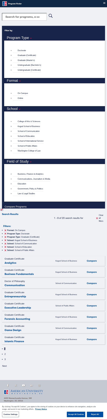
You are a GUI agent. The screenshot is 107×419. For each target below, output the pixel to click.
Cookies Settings (10, 414)
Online (20, 98)
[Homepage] (53, 392)
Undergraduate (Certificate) (29, 70)
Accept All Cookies (76, 414)
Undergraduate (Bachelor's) (29, 65)
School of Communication (29, 131)
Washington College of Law (29, 151)
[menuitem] (56, 50)
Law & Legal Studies (26, 193)
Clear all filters (101, 218)
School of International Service (30, 141)
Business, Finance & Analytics (30, 174)
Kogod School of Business (29, 126)
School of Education (26, 136)
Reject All (95, 414)
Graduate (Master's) (26, 60)
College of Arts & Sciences (29, 121)
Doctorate (22, 50)
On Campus (23, 93)
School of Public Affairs (27, 146)
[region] (53, 411)
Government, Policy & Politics (30, 189)
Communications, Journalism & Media (34, 179)
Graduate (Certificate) (27, 55)
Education (22, 184)
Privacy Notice (41, 409)
